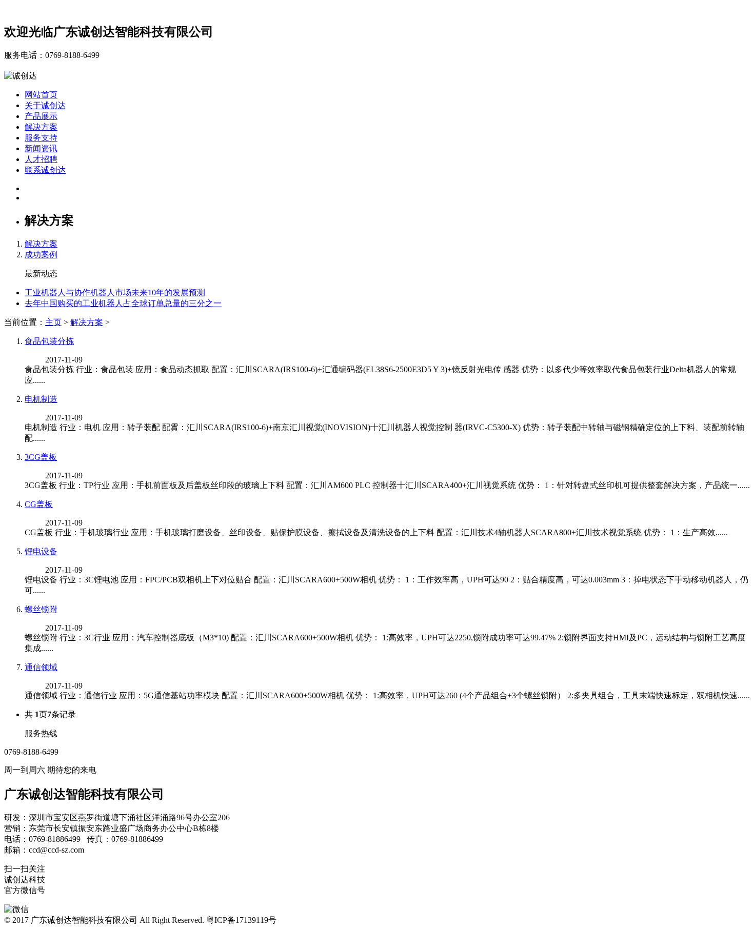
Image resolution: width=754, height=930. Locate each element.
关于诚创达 (45, 105)
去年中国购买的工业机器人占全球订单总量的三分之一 (123, 303)
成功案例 (41, 254)
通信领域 (41, 667)
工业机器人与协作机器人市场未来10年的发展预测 (115, 292)
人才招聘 (41, 159)
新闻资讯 (41, 148)
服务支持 (41, 137)
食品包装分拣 (49, 341)
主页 (53, 322)
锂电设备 (41, 551)
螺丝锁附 (41, 609)
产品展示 (41, 116)
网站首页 (41, 94)
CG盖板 (39, 504)
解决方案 (41, 127)
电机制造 (41, 399)
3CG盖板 (41, 457)
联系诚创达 (45, 170)
